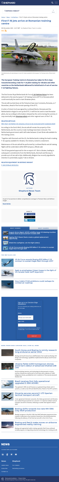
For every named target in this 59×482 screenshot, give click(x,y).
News (8, 17)
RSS (2, 31)
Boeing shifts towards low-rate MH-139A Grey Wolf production (34, 410)
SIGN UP (34, 336)
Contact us (4, 471)
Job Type (21, 321)
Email (20, 313)
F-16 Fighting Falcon (39, 94)
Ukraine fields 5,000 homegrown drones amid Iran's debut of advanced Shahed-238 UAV (35, 366)
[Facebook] (7, 454)
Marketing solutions (18, 468)
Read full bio (7, 204)
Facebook (31, 214)
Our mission (15, 465)
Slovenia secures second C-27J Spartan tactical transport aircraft (33, 394)
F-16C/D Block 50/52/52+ (10, 165)
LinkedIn (29, 194)
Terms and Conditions (11, 478)
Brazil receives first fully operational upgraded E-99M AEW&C (32, 382)
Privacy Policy (22, 329)
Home (3, 17)
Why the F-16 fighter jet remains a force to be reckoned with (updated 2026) (28, 124)
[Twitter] (11, 454)
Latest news (5, 465)
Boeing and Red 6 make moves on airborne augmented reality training (36, 423)
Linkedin (31, 220)
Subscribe (4, 468)
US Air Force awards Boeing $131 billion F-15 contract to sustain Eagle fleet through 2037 (34, 260)
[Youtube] (16, 454)
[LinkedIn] (2, 454)
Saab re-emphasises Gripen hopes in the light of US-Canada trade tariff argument (35, 271)
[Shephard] (8, 3)
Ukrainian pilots (21, 116)
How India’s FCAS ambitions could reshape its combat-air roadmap (34, 282)
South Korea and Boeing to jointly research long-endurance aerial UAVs (36, 351)
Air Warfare (14, 17)
